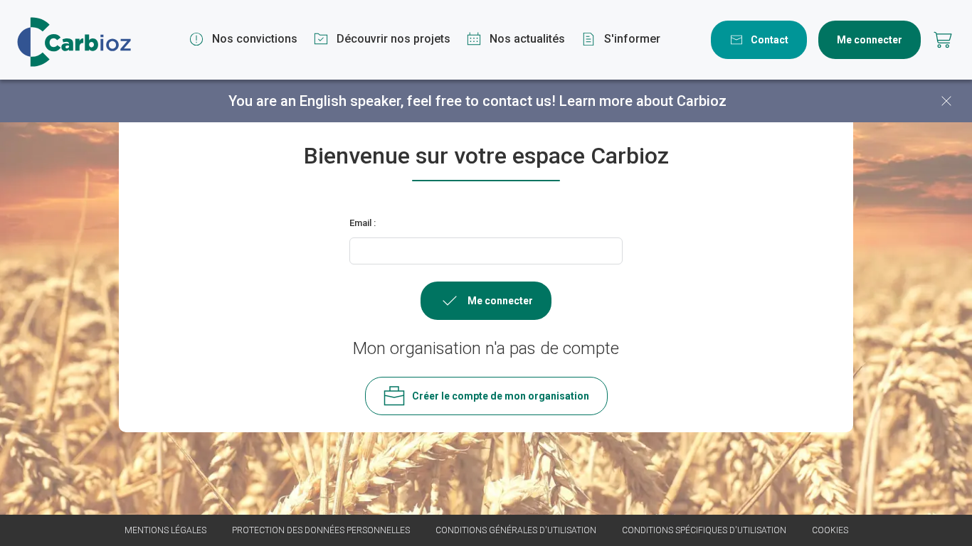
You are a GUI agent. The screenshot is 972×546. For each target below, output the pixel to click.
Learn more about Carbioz (643, 100)
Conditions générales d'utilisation (515, 530)
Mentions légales (165, 530)
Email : (362, 223)
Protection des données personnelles (321, 530)
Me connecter (869, 40)
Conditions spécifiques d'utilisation (704, 530)
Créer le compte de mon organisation (500, 396)
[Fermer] (946, 100)
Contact (769, 40)
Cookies (830, 530)
